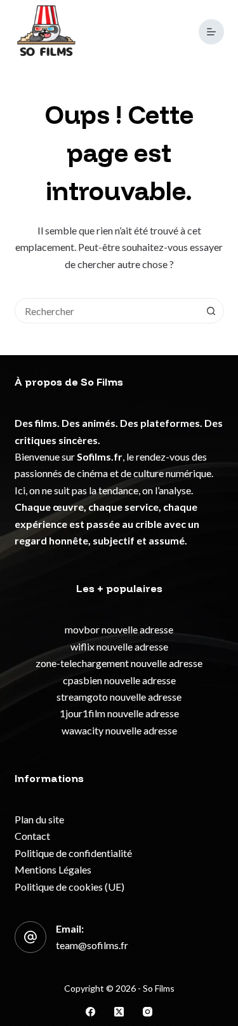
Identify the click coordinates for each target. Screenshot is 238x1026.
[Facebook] (90, 1011)
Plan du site (39, 819)
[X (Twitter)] (119, 1011)
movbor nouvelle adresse (119, 629)
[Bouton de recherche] (211, 311)
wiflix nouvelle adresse (119, 646)
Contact (32, 836)
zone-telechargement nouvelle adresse (119, 663)
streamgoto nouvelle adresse (119, 697)
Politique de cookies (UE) (69, 887)
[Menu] (211, 31)
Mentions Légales (53, 869)
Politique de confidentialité (73, 853)
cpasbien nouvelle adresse (119, 680)
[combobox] (107, 310)
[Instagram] (147, 1011)
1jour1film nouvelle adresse (119, 713)
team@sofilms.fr (92, 945)
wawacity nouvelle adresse (119, 730)
